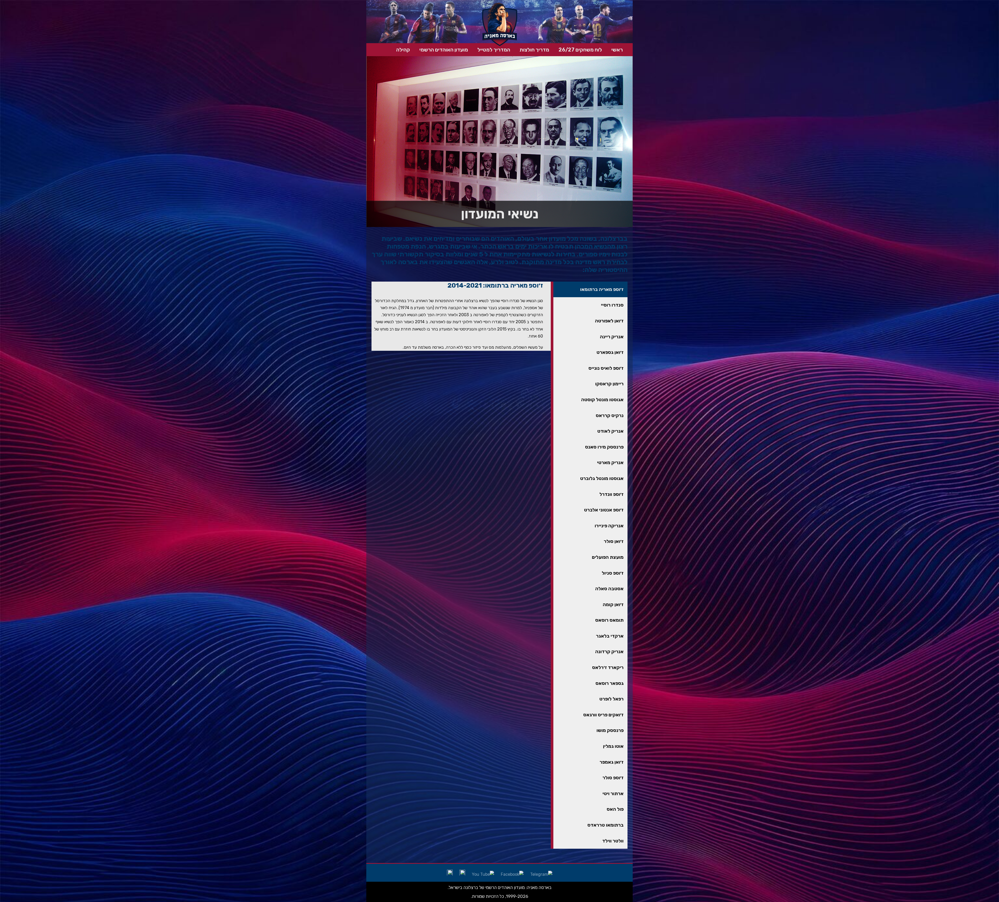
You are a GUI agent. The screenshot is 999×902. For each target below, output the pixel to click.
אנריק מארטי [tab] (610, 462)
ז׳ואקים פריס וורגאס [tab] (603, 715)
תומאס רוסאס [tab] (609, 620)
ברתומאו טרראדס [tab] (605, 825)
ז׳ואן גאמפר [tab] (612, 762)
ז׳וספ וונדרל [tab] (611, 494)
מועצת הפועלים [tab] (608, 557)
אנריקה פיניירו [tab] (609, 526)
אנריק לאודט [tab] (610, 431)
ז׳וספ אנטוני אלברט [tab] (604, 510)
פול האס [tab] (615, 809)
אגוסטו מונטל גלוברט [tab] (602, 478)
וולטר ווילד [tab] (613, 841)
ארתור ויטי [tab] (613, 793)
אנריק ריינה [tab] (612, 337)
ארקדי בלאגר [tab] (610, 636)
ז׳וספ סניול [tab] (613, 573)
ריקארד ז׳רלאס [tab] (608, 667)
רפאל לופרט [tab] (611, 699)
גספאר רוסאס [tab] (609, 683)
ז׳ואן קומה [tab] (613, 604)
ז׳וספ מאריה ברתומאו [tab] (602, 289)
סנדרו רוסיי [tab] (612, 305)
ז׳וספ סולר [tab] (613, 778)
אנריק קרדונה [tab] (609, 651)
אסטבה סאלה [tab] (609, 589)
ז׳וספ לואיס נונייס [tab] (606, 368)
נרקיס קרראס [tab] (610, 415)
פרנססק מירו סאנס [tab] (604, 447)
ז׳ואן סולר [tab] (614, 541)
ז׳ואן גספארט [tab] (610, 352)
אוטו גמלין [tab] (613, 746)
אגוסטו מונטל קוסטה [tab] (602, 400)
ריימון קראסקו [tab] (609, 384)
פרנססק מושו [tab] (610, 730)
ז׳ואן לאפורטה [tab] (609, 321)
